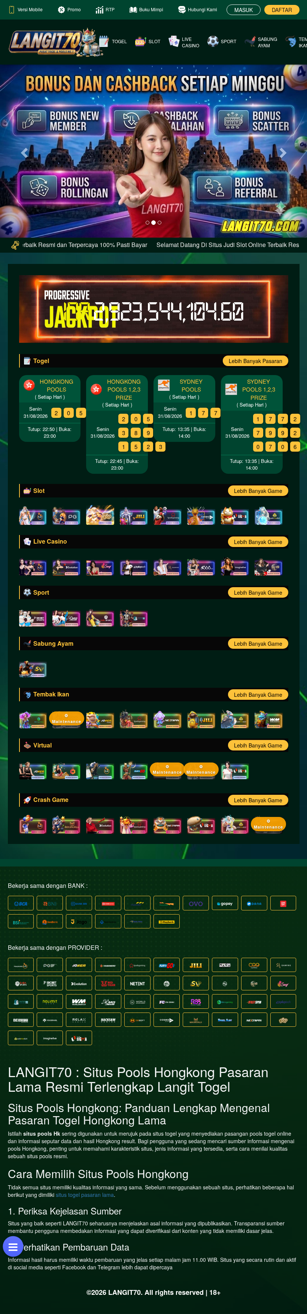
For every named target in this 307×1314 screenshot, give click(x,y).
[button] (23, 151)
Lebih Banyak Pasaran (255, 361)
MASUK (243, 10)
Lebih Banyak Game (258, 490)
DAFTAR (282, 10)
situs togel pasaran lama (85, 1194)
